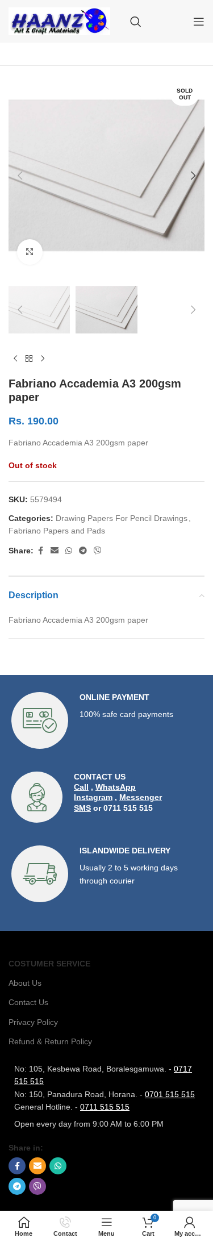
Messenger (140, 797)
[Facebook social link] (40, 551)
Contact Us (28, 1002)
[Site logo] (59, 20)
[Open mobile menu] (198, 21)
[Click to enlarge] (30, 252)
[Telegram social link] (83, 551)
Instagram (93, 797)
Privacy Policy (33, 1022)
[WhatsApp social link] (69, 551)
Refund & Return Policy (50, 1041)
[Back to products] (29, 358)
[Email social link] (54, 551)
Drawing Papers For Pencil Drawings (121, 518)
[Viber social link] (97, 551)
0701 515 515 (170, 1094)
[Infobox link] (106, 720)
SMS (82, 807)
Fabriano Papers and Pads (57, 530)
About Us (25, 982)
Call (81, 786)
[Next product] (42, 358)
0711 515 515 (105, 1106)
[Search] (135, 21)
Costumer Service (49, 963)
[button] (20, 175)
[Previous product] (15, 358)
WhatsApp (115, 786)
